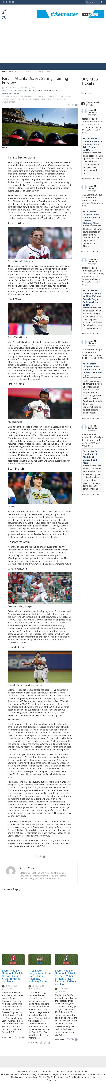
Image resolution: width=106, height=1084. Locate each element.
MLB (26, 91)
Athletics (6, 91)
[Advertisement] (53, 44)
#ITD (84, 133)
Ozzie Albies (46, 99)
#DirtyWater (87, 130)
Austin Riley (41, 96)
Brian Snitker (53, 96)
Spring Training (59, 99)
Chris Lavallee (11, 986)
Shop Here (86, 93)
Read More (6, 1037)
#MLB (97, 130)
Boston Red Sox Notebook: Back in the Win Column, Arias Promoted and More (13, 976)
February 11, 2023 (27, 88)
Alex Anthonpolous (10, 96)
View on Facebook (87, 179)
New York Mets (49, 91)
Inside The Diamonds (93, 111)
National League (35, 91)
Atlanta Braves (17, 91)
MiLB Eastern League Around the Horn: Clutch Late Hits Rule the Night (92, 369)
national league (9, 99)
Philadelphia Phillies (10, 93)
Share (99, 179)
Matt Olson (66, 96)
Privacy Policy (53, 1080)
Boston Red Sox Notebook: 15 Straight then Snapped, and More (91, 457)
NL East (59, 91)
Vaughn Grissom (9, 102)
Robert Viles (11, 88)
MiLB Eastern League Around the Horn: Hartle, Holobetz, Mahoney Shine (39, 976)
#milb (100, 203)
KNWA (5, 147)
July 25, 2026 (8, 989)
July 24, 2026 (35, 989)
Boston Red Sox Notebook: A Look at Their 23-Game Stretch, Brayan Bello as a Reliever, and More (66, 977)
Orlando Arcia (32, 99)
